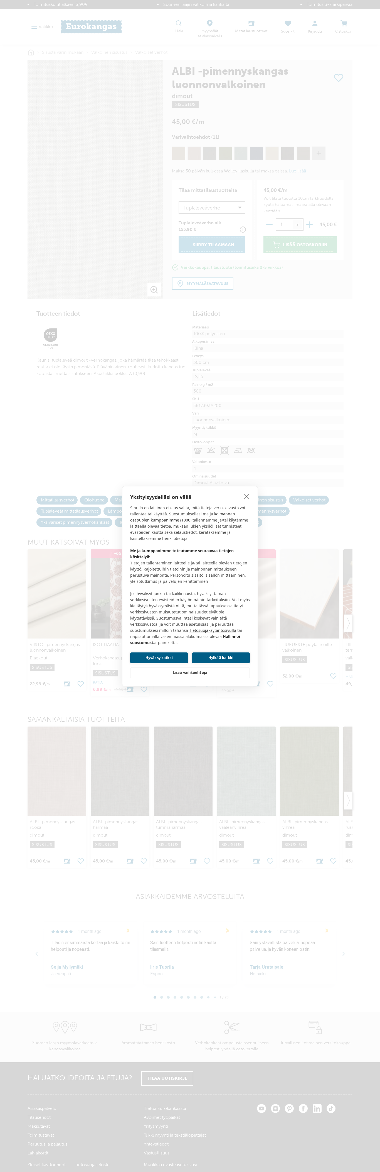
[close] (246, 496)
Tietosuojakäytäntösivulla (212, 630)
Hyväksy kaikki (159, 657)
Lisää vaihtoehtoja (190, 672)
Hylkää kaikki (221, 657)
